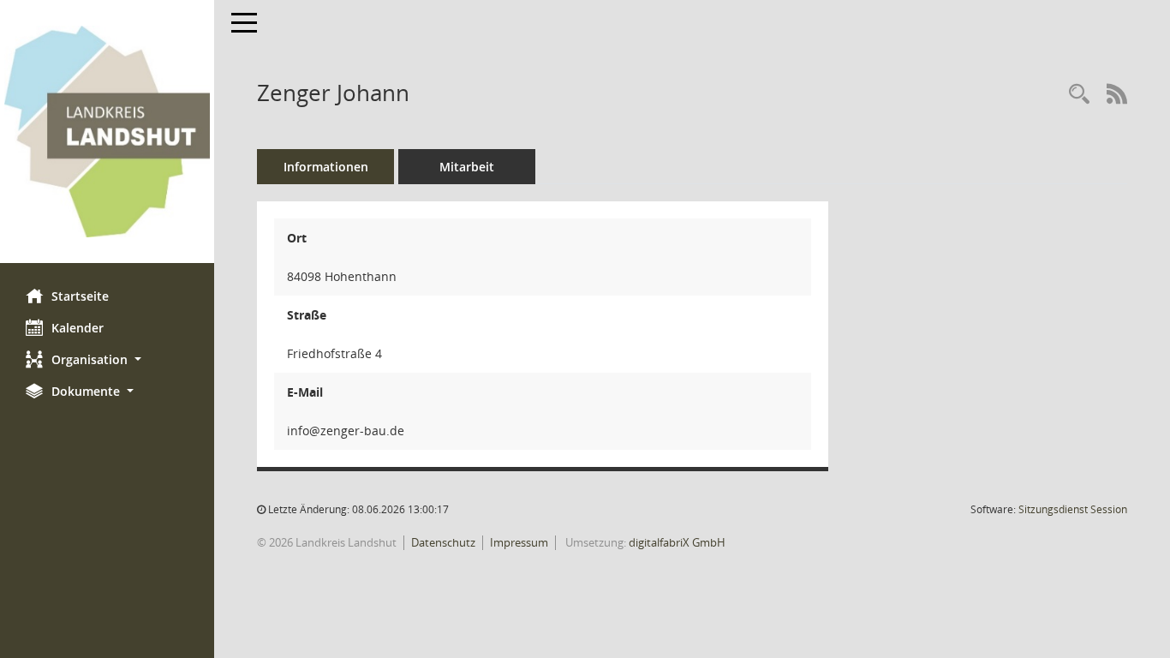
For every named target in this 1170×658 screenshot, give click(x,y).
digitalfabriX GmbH (677, 542)
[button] (107, 359)
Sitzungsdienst (1072, 509)
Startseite (80, 296)
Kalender (77, 328)
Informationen (326, 167)
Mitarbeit (466, 167)
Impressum (519, 542)
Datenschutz (443, 542)
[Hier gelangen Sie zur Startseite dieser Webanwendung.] (107, 131)
